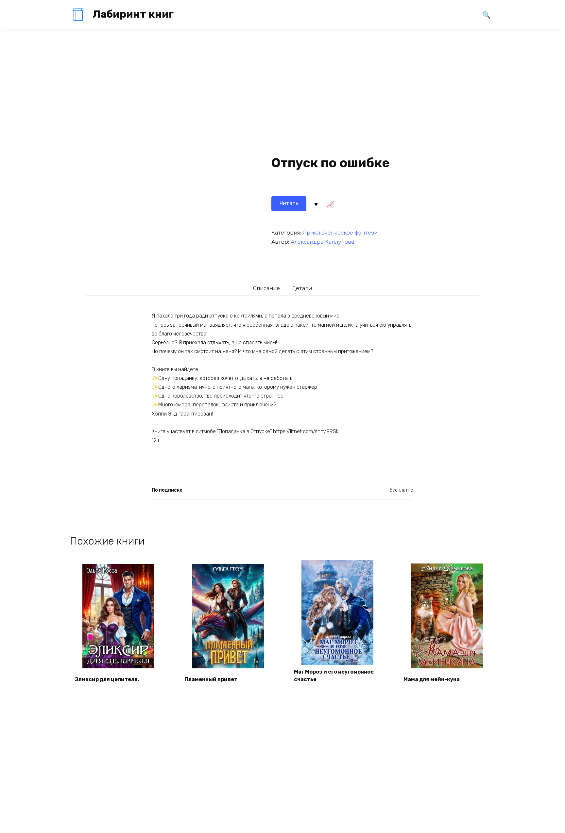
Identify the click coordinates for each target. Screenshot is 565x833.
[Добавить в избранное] (316, 203)
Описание (266, 288)
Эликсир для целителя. (107, 679)
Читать (289, 203)
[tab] (266, 288)
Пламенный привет (210, 679)
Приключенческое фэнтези (340, 232)
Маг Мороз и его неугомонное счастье (334, 675)
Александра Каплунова (322, 241)
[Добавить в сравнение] (330, 203)
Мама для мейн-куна (431, 679)
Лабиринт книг (133, 14)
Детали (302, 288)
